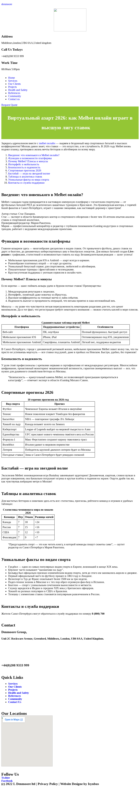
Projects (12, 86)
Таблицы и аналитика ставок (25, 176)
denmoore (6, 4)
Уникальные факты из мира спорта (28, 179)
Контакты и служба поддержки (26, 182)
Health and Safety (17, 90)
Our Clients (14, 83)
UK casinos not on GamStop (83, 656)
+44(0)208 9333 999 (12, 56)
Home (11, 77)
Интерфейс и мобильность (23, 164)
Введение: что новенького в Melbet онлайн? (33, 155)
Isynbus (93, 784)
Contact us (14, 99)
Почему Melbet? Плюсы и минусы (28, 161)
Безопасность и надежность (24, 167)
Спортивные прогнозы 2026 (24, 170)
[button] (9, 104)
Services (12, 80)
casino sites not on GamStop (44, 644)
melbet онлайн (47, 143)
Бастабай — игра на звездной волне (29, 173)
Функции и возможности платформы (30, 158)
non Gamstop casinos (44, 650)
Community (14, 96)
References (14, 93)
